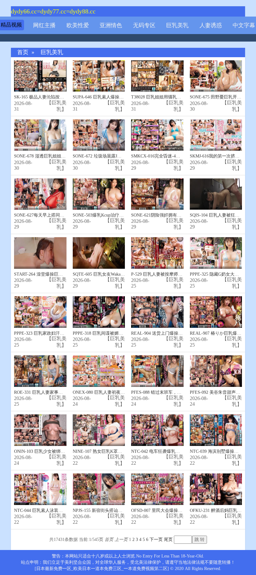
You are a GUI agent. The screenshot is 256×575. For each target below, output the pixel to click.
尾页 (168, 539)
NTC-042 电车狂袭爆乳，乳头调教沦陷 (168, 451)
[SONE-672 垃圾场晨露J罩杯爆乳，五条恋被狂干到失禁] (99, 135)
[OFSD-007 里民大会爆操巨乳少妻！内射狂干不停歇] (157, 489)
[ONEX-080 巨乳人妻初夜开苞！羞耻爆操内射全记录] (99, 371)
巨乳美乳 (177, 25)
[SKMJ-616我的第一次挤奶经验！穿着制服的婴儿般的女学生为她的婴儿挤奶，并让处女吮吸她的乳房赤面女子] (216, 135)
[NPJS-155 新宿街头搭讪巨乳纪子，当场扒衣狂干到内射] (99, 489)
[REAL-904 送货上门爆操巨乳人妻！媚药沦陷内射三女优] (157, 312)
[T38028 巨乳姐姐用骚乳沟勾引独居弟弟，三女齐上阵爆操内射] (157, 76)
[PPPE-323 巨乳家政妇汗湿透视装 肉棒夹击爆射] (40, 312)
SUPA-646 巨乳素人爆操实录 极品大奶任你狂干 (118, 97)
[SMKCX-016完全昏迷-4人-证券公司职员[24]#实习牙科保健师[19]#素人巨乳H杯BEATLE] (157, 135)
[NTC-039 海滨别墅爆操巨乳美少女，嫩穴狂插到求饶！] (216, 430)
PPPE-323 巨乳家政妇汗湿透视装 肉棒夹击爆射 (59, 333)
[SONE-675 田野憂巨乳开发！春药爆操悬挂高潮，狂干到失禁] (216, 76)
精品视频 (11, 25)
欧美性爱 (77, 25)
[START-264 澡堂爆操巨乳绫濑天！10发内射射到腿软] (40, 253)
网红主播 (44, 25)
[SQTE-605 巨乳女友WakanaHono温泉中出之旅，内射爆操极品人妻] (99, 253)
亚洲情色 (111, 25)
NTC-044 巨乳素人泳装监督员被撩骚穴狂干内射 (60, 510)
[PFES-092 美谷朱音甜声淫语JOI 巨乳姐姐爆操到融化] (216, 371)
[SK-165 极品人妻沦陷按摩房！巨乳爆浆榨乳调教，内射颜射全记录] (40, 76)
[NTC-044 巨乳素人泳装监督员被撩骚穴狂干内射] (40, 489)
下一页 (156, 539)
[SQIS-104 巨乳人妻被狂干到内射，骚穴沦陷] (216, 194)
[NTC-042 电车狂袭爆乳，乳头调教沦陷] (157, 430)
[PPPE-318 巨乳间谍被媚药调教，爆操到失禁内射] (99, 312)
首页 (22, 52)
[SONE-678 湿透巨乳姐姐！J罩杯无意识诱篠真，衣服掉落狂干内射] (40, 135)
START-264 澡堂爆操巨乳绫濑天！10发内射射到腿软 (64, 274)
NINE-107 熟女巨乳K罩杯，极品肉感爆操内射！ (119, 451)
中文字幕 (244, 25)
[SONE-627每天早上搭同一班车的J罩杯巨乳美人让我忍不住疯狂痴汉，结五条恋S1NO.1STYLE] (40, 194)
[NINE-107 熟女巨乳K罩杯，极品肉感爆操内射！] (99, 430)
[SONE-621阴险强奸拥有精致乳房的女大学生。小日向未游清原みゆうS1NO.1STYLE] (157, 194)
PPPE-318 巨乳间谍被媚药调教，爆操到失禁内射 (120, 333)
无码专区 (144, 25)
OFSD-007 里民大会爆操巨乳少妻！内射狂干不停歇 (180, 510)
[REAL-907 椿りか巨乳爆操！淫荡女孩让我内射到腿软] (216, 312)
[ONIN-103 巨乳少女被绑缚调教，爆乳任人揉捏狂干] (40, 430)
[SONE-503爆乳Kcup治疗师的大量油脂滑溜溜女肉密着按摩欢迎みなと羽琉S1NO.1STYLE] (99, 194)
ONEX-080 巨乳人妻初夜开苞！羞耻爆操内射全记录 (123, 392)
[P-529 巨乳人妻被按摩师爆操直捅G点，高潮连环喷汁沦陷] (157, 253)
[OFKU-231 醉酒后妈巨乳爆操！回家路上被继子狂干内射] (216, 489)
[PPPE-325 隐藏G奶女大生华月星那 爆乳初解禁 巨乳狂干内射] (216, 253)
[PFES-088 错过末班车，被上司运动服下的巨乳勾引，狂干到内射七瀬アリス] (157, 371)
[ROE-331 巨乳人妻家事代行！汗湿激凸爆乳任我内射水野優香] (40, 371)
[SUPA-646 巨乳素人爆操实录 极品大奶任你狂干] (99, 76)
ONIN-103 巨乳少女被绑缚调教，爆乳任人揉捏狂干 (63, 451)
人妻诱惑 (210, 25)
